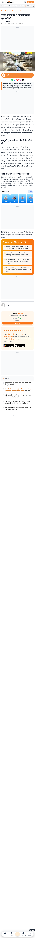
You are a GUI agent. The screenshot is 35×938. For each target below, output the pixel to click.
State (8, 10)
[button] (17, 61)
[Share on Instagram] (20, 80)
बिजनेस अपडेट (21, 334)
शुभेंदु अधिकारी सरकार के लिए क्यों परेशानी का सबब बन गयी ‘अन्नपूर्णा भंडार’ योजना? (18, 396)
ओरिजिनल (29, 6)
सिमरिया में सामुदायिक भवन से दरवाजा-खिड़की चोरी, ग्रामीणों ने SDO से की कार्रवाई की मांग (17, 247)
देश (4, 334)
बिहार (10, 6)
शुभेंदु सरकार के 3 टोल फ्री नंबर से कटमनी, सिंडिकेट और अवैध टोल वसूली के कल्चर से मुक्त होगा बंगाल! (18, 402)
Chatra (21, 10)
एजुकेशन (8, 334)
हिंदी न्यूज (12, 339)
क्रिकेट (5, 336)
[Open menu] (2, 2)
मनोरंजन (14, 334)
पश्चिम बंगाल (21, 6)
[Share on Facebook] (15, 80)
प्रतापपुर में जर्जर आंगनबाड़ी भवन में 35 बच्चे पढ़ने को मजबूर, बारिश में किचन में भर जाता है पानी (18, 254)
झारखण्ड (6, 6)
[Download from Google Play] (8, 345)
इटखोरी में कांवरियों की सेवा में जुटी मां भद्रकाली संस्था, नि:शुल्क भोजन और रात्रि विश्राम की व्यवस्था (17, 261)
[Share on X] (23, 80)
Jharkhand (14, 10)
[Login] (17, 934)
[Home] (9, 2)
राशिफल (10, 336)
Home (2, 10)
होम (1, 6)
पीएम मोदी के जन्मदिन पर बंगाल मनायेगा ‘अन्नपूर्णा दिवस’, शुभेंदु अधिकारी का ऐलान (18, 408)
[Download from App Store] (20, 345)
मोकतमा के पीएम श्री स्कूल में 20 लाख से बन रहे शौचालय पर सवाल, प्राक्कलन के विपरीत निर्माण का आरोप (18, 269)
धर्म (27, 334)
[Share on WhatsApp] (12, 80)
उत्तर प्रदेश (14, 6)
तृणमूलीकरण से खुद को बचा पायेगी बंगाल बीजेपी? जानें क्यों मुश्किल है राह (18, 384)
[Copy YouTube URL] (17, 80)
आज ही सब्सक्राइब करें (17, 323)
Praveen (8, 22)
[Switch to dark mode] (25, 2)
